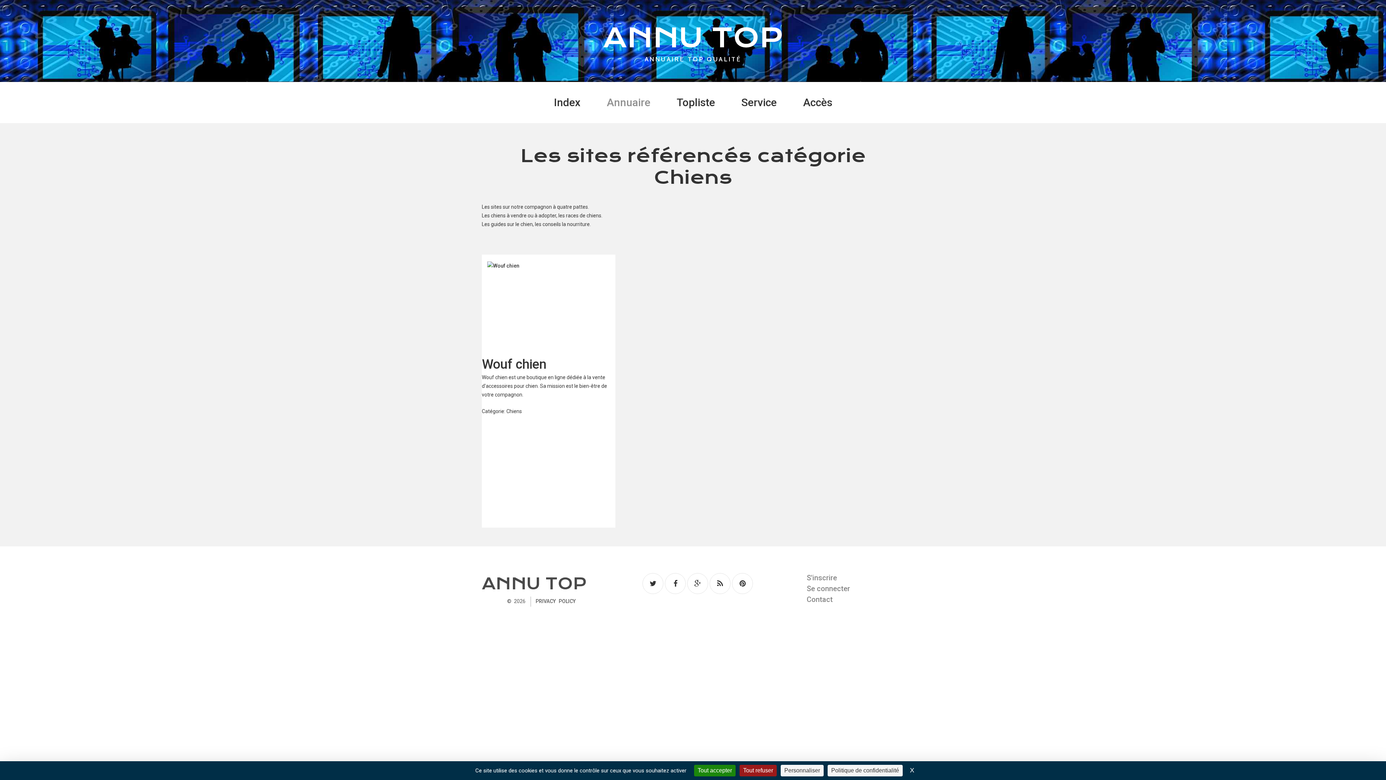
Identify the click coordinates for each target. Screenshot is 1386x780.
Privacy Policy (555, 601)
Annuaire (628, 102)
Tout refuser (758, 770)
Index (567, 102)
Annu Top (693, 38)
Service (759, 102)
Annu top (534, 583)
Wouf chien (514, 364)
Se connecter (828, 588)
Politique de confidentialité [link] (865, 770)
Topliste (696, 102)
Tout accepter (715, 770)
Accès (817, 102)
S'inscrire (822, 577)
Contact (820, 599)
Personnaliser (802, 770)
